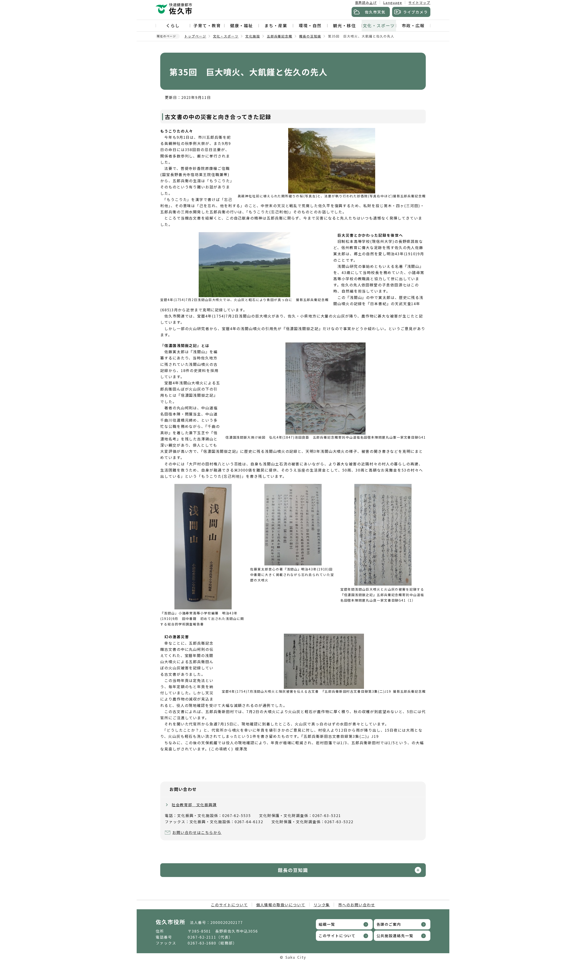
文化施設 (252, 36)
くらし (173, 25)
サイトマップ (419, 2)
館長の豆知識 (310, 36)
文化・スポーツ (379, 25)
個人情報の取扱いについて (280, 904)
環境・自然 (310, 25)
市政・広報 (413, 25)
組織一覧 (327, 924)
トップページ (195, 36)
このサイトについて (229, 904)
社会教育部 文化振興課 (194, 804)
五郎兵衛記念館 (279, 36)
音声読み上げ (366, 2)
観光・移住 (344, 25)
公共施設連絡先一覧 (395, 935)
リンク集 (322, 904)
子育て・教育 (207, 25)
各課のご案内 (389, 924)
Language (392, 2)
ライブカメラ (415, 12)
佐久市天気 (375, 12)
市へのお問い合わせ (356, 904)
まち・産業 (275, 25)
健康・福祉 (241, 25)
